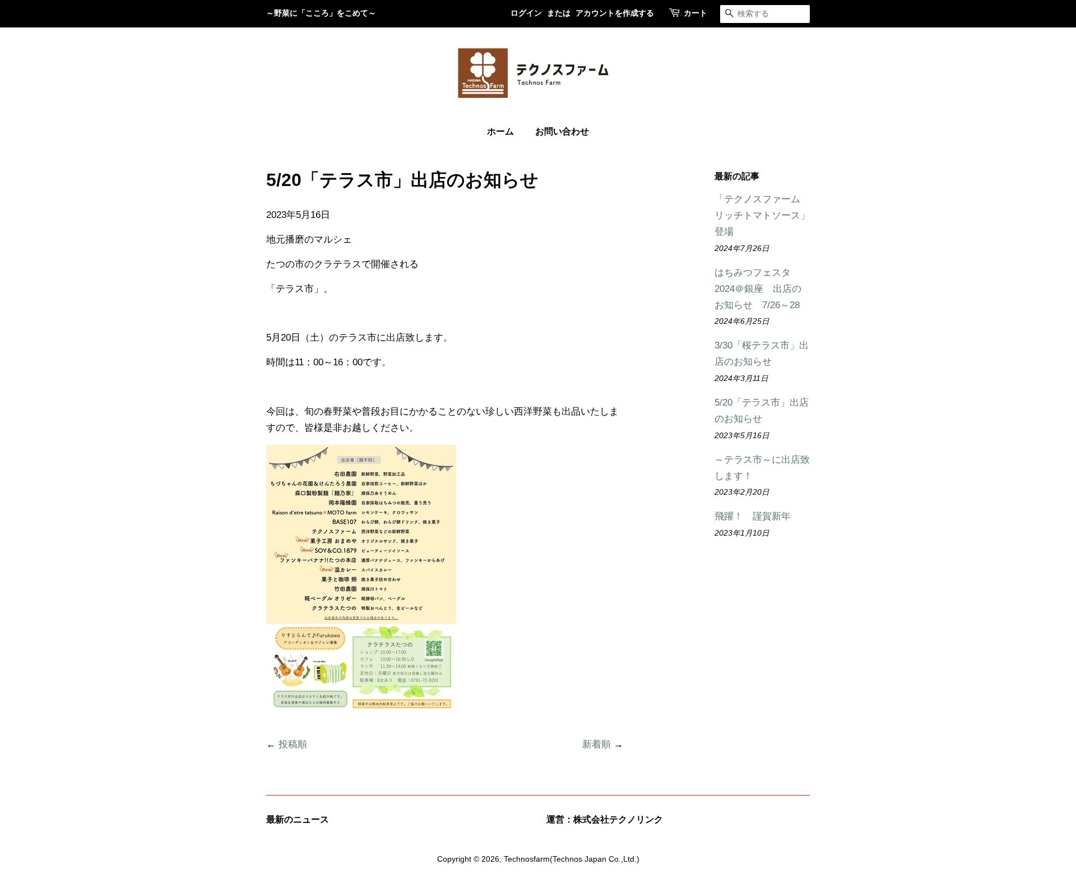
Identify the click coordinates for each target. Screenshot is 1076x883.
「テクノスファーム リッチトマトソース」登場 (762, 215)
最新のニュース (297, 819)
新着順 (596, 744)
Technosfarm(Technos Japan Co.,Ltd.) (571, 858)
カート (695, 13)
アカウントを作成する (615, 13)
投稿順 (293, 744)
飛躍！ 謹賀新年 (753, 516)
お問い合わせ (562, 132)
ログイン (526, 13)
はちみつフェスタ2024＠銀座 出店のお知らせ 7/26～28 (758, 288)
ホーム (500, 132)
